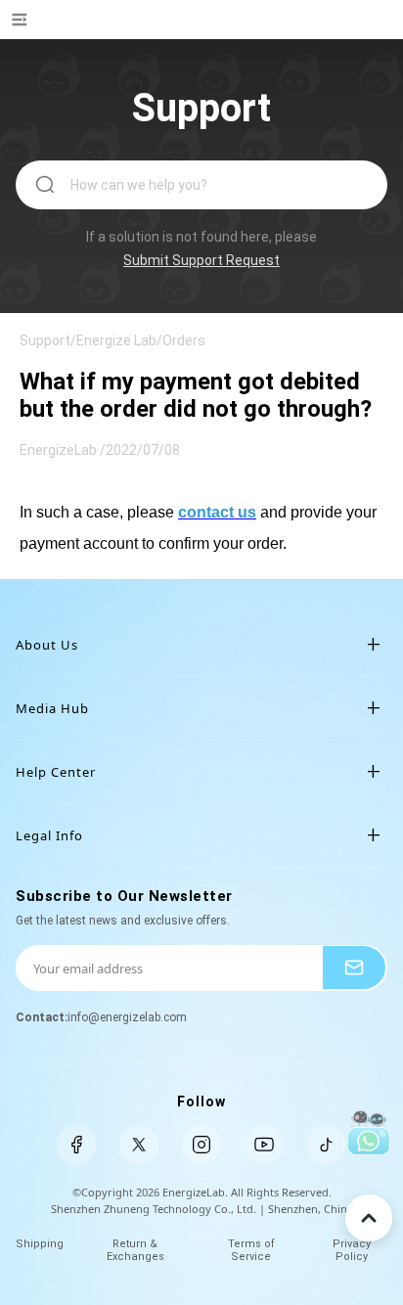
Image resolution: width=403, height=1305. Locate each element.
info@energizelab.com (127, 1017)
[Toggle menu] (37, 24)
